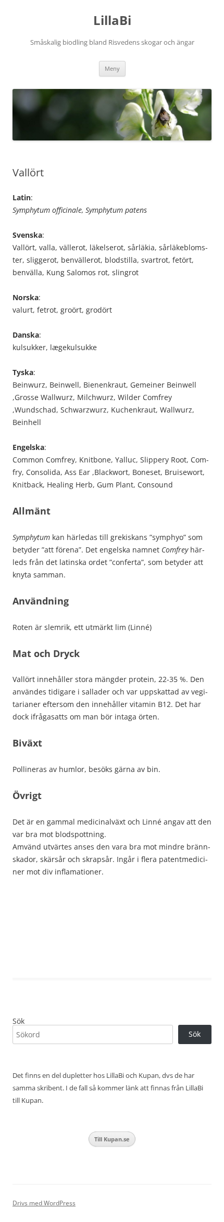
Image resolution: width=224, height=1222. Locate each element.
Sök (18, 1021)
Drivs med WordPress (44, 1203)
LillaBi (112, 20)
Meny (112, 68)
